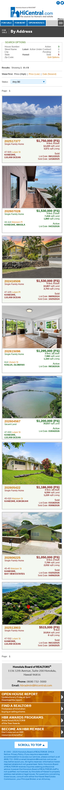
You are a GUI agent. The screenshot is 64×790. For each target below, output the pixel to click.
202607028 (12, 211)
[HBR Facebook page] (58, 3)
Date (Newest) (49, 74)
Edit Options (53, 57)
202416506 (12, 281)
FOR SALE (6, 22)
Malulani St (17, 498)
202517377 (12, 141)
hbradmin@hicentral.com (36, 685)
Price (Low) (34, 74)
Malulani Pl (17, 222)
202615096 (12, 351)
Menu (61, 19)
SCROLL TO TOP (29, 745)
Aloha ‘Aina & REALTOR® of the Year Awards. (22, 720)
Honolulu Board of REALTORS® (32, 751)
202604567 (12, 421)
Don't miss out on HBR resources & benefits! (23, 731)
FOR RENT (20, 22)
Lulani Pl (16, 292)
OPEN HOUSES (36, 22)
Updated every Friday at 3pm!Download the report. (20, 696)
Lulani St (16, 152)
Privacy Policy (17, 754)
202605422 (12, 487)
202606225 (12, 557)
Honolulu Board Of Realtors (32, 12)
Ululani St (13, 362)
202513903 (12, 627)
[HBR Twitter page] (62, 3)
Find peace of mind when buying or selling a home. (16, 708)
